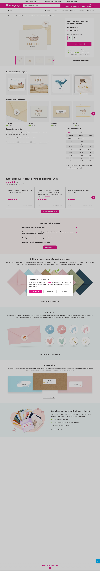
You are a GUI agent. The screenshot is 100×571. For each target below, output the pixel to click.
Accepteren (35, 291)
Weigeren (64, 291)
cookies (50, 282)
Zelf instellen (50, 291)
